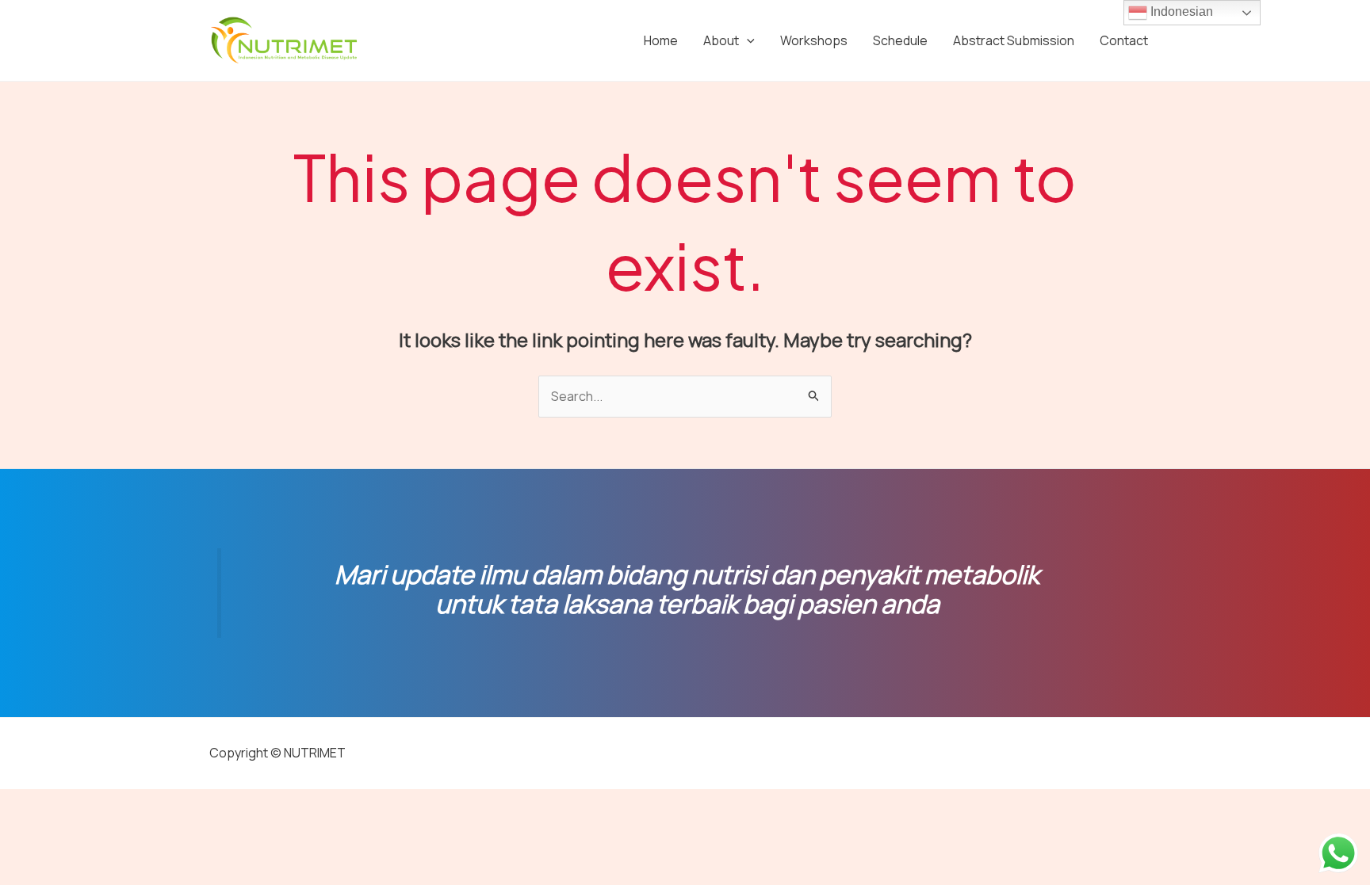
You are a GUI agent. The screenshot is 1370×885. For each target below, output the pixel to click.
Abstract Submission (1013, 40)
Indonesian (1180, 11)
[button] (747, 40)
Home (661, 40)
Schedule (900, 40)
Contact (1124, 40)
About (721, 40)
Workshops (814, 40)
